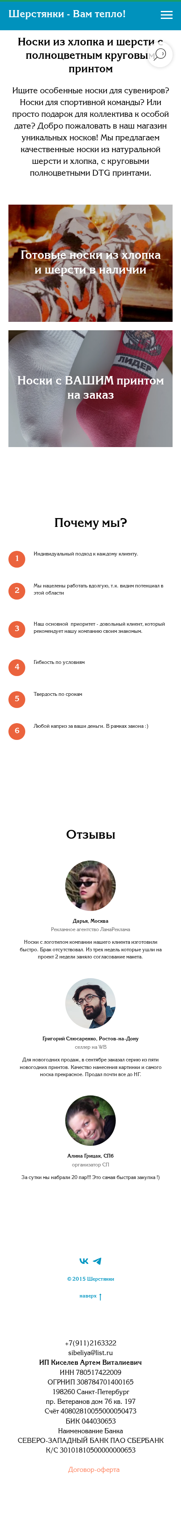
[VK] (84, 1261)
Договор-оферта (94, 1470)
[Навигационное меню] (167, 15)
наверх (88, 1296)
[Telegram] (97, 1261)
